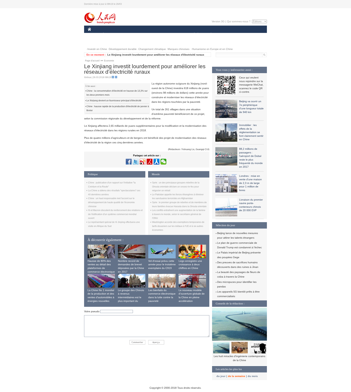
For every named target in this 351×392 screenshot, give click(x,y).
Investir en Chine (97, 49)
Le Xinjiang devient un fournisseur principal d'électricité (113, 100)
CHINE (94, 34)
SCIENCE (159, 34)
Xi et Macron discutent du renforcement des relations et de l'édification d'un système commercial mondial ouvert (115, 214)
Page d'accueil (92, 60)
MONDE (127, 34)
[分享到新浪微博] (143, 162)
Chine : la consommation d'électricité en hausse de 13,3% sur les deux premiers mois (117, 93)
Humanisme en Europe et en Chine (212, 49)
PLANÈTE (209, 34)
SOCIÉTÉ (192, 34)
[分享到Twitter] (136, 162)
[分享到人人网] (156, 162)
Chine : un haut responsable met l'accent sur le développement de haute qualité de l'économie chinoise (111, 202)
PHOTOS (95, 41)
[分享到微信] (163, 162)
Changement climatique (152, 49)
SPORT (224, 34)
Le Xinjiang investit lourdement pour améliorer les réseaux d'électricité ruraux (155, 54)
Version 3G (218, 21)
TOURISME (239, 34)
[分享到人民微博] (149, 162)
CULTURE (176, 34)
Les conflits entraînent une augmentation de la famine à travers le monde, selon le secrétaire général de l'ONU (178, 214)
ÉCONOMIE (110, 34)
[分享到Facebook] (129, 162)
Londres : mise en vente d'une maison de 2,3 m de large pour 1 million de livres (250, 183)
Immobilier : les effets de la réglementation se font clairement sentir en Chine (251, 132)
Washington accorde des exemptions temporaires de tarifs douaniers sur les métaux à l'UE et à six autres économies (178, 226)
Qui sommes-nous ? (238, 21)
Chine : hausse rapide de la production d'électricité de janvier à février (117, 108)
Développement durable (123, 49)
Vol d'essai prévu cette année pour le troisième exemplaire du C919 (162, 264)
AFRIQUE (142, 34)
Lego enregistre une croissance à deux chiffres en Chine (190, 264)
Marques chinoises (178, 49)
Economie (109, 60)
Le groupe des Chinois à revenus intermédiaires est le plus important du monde (131, 297)
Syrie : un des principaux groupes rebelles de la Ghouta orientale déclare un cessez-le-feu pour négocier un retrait (175, 186)
